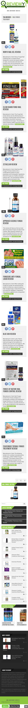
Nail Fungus (5, 70)
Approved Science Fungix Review (12, 222)
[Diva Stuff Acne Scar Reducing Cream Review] (6, 657)
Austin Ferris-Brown (17, 72)
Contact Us (18, 11)
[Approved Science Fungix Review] (14, 203)
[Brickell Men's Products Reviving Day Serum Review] (6, 540)
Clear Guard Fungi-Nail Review (12, 108)
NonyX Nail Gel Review (12, 52)
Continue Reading (7, 67)
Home (8, 11)
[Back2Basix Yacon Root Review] (6, 640)
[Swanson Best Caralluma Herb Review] (6, 556)
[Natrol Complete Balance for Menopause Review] (6, 569)
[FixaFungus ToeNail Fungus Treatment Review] (14, 428)
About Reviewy (12, 11)
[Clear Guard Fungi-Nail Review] (14, 89)
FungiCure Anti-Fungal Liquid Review (12, 277)
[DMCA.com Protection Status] (10, 706)
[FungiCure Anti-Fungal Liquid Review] (14, 258)
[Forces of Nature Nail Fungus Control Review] (14, 371)
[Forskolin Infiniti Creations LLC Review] (6, 599)
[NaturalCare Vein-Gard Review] (6, 578)
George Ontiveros (17, 186)
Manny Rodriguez (17, 353)
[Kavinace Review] (6, 563)
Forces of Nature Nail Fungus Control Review (12, 390)
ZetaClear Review (10, 164)
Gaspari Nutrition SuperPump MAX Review (8, 624)
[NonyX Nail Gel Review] (14, 34)
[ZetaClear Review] (14, 146)
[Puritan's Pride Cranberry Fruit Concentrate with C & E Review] (6, 647)
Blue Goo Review (9, 334)
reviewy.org (11, 702)
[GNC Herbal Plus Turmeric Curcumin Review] (6, 532)
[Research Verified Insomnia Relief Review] (6, 592)
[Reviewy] (14, 4)
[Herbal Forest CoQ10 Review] (6, 549)
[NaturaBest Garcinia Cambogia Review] (6, 585)
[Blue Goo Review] (14, 316)
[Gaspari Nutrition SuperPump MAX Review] (8, 615)
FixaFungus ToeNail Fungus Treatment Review (13, 447)
